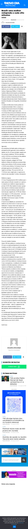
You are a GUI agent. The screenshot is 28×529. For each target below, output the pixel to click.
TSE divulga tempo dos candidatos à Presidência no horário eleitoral (13, 420)
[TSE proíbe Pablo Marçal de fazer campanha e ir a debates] (5, 378)
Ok (14, 526)
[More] (22, 26)
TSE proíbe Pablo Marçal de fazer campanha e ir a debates (17, 381)
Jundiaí (4, 426)
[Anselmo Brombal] (3, 22)
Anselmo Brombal (10, 22)
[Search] (23, 460)
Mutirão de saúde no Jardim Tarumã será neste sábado (14, 438)
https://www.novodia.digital (14, 350)
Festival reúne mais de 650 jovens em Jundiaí (14, 430)
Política (11, 376)
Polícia (4, 17)
